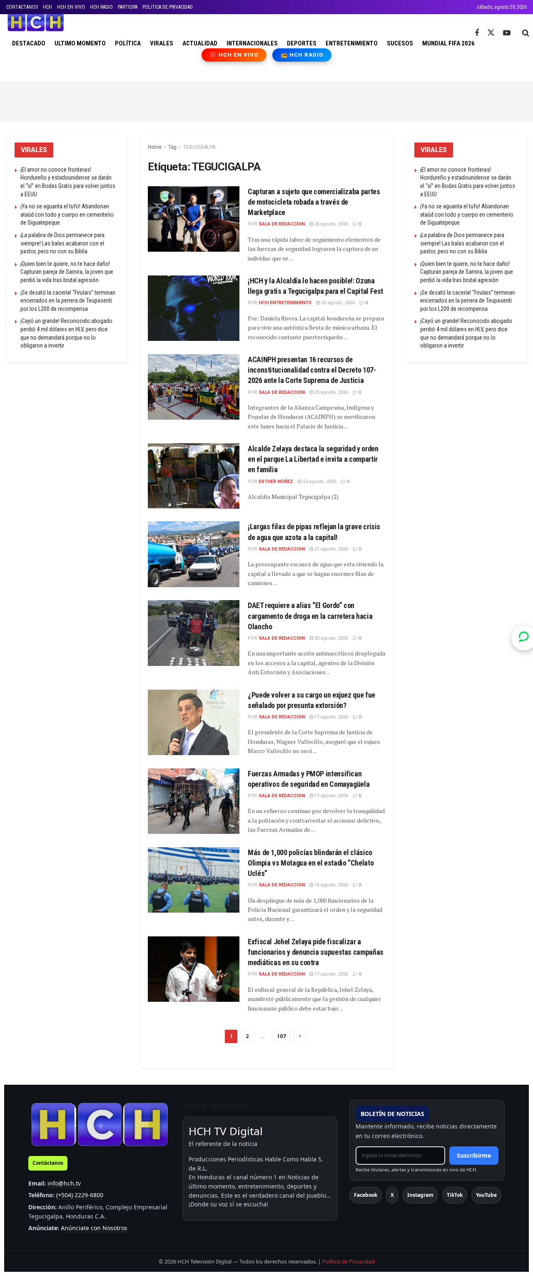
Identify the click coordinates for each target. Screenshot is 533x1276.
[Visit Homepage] (35, 22)
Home (155, 147)
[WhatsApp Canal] (524, 638)
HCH (47, 7)
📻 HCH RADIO (302, 55)
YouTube (486, 1194)
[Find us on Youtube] (507, 33)
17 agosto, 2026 (330, 717)
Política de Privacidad (348, 1261)
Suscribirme (474, 1155)
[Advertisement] (266, 100)
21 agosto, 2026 (330, 549)
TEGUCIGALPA (199, 147)
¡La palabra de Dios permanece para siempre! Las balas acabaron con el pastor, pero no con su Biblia (62, 243)
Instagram (420, 1194)
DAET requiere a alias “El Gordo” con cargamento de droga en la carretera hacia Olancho (310, 615)
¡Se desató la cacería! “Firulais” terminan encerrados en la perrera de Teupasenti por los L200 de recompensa (67, 300)
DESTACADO (28, 43)
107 (281, 1036)
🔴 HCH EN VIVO (234, 55)
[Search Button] (525, 33)
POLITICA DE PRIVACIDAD (167, 7)
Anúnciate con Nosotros (94, 1228)
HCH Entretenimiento (285, 302)
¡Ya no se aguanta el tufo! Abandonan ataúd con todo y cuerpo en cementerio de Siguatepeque (67, 214)
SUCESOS (400, 43)
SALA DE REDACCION (282, 224)
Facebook (365, 1194)
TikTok (455, 1194)
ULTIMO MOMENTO (80, 43)
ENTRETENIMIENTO (352, 43)
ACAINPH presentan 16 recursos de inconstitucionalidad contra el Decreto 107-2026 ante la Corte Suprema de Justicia (312, 370)
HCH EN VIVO (71, 7)
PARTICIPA (127, 7)
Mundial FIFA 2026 (448, 43)
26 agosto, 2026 (330, 224)
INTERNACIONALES (252, 43)
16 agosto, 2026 (330, 885)
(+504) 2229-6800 (79, 1195)
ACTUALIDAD (199, 43)
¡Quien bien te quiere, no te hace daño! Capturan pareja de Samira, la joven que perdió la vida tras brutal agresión (66, 271)
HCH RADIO (101, 7)
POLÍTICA (128, 43)
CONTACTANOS (22, 7)
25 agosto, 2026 (337, 302)
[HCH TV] (99, 1124)
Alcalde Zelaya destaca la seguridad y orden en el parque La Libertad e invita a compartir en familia (313, 459)
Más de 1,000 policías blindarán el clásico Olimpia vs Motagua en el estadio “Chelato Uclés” (311, 863)
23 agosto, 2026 (318, 481)
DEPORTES (301, 43)
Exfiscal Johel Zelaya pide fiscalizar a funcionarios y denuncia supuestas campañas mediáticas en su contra (316, 952)
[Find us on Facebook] (477, 33)
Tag (172, 147)
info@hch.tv (64, 1183)
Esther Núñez (276, 481)
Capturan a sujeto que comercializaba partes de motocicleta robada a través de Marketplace (314, 202)
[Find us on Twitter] (491, 33)
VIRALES (161, 43)
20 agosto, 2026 (330, 638)
